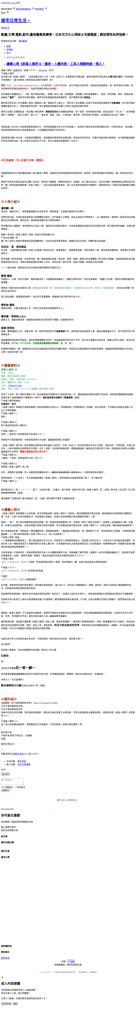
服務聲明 (93, 972)
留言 (22, 754)
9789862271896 (15, 386)
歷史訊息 (5, 958)
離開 (15, 1004)
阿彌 (3, 739)
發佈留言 (5, 790)
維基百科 (17, 70)
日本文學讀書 (24, 764)
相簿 (8, 46)
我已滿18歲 (6, 1004)
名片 (8, 53)
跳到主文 (5, 28)
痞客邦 (16, 754)
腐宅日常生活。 (16, 20)
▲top (3, 769)
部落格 (9, 49)
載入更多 (5, 774)
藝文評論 (22, 761)
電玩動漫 (23, 41)
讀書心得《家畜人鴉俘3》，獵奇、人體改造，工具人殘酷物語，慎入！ (55, 64)
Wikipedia (43, 70)
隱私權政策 (83, 972)
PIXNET (48, 972)
